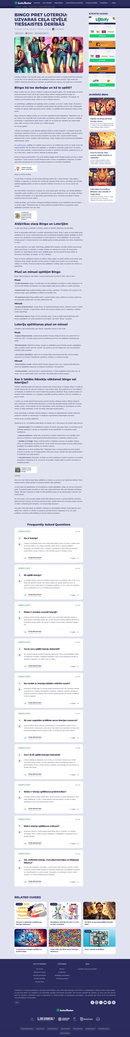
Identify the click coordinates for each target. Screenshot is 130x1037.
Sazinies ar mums (40, 972)
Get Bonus (102, 35)
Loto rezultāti (47, 3)
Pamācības (103, 3)
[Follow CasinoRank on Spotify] (109, 1002)
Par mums (39, 969)
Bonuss (62, 969)
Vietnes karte (39, 982)
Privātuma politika (62, 979)
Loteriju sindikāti (91, 3)
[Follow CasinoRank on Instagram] (96, 1002)
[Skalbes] (75, 1019)
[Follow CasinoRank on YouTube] (105, 1002)
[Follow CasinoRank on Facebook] (92, 1002)
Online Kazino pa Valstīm (74, 3)
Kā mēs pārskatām (39, 975)
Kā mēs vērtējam (39, 979)
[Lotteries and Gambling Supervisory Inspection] (32, 1019)
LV (16, 1002)
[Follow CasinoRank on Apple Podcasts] (114, 1002)
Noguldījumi (59, 3)
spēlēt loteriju (21, 145)
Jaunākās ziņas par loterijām (87, 969)
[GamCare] (86, 1019)
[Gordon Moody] (64, 1019)
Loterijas (37, 3)
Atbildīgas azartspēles (62, 975)
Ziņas (114, 3)
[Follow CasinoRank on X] (101, 1002)
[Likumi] (46, 1019)
